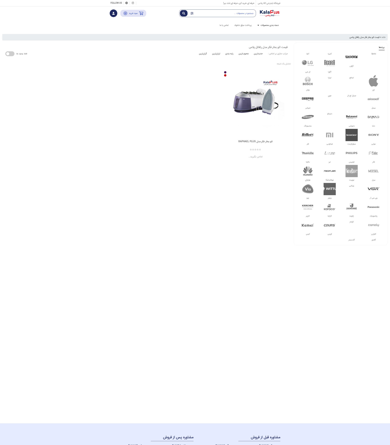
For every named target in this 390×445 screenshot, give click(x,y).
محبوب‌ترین (244, 53)
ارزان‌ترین (216, 53)
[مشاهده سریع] (258, 154)
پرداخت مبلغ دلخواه (243, 25)
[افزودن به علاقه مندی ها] (247, 154)
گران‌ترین (203, 53)
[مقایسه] (252, 154)
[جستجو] (184, 13)
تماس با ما (224, 25)
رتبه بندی (229, 53)
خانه (384, 37)
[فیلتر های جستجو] (192, 13)
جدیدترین (258, 53)
